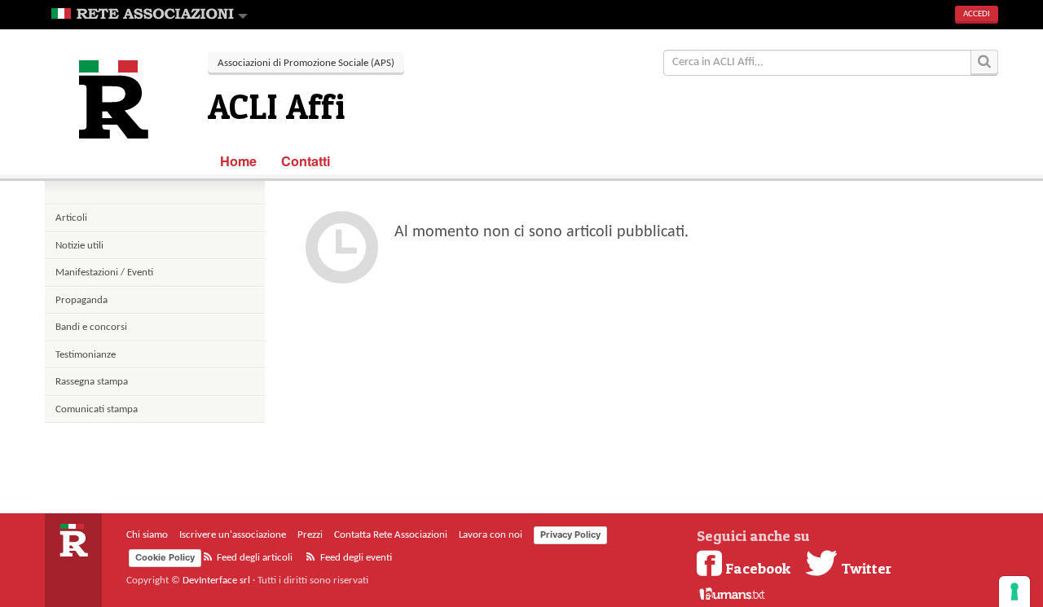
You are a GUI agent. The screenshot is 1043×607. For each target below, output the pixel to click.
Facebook (758, 568)
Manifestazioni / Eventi (104, 272)
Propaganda (81, 300)
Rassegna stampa (91, 381)
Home (238, 161)
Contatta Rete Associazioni (390, 535)
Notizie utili (79, 245)
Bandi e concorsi (91, 327)
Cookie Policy (165, 557)
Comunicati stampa (96, 409)
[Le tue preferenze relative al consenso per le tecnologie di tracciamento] (1014, 591)
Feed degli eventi (355, 557)
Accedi (976, 14)
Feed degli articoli (253, 557)
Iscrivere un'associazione (232, 535)
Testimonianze (85, 355)
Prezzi (310, 535)
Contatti (306, 161)
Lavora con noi (490, 535)
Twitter (864, 568)
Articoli (71, 218)
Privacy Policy (570, 534)
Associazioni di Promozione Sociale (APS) (306, 63)
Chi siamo (147, 535)
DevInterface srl (216, 580)
